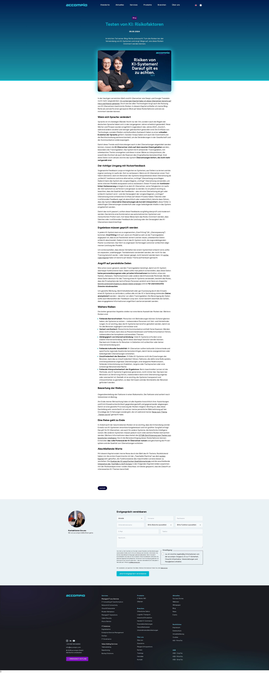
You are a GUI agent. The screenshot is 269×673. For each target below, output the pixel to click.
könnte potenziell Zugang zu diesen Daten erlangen (119, 284)
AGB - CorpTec (178, 653)
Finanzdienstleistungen (145, 624)
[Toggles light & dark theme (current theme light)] (200, 5)
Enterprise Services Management (113, 632)
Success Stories (178, 598)
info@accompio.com (134, 562)
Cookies (175, 637)
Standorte (105, 5)
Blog (174, 608)
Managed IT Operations (109, 615)
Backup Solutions (107, 653)
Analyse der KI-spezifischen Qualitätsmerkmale (130, 461)
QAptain (140, 601)
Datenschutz (164, 568)
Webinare (176, 602)
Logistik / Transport (143, 615)
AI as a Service (106, 621)
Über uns (176, 5)
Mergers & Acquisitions (144, 647)
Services (134, 5)
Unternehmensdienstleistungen (147, 630)
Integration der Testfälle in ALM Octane (115, 464)
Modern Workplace (108, 612)
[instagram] (67, 641)
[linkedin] (70, 641)
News (174, 611)
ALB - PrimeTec (178, 640)
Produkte (148, 5)
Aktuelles (120, 5)
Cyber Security (106, 618)
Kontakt (140, 660)
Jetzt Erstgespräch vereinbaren (132, 574)
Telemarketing (106, 647)
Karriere (139, 650)
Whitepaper (177, 605)
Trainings (140, 653)
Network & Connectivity (110, 605)
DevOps (104, 636)
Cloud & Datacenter (108, 608)
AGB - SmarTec (178, 660)
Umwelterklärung (178, 634)
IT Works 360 (141, 598)
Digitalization (106, 629)
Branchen (162, 5)
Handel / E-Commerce (144, 621)
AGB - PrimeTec (178, 656)
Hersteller (140, 656)
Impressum (176, 627)
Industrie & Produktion (144, 618)
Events (175, 615)
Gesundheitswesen (143, 627)
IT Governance (106, 639)
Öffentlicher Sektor (143, 611)
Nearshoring (106, 650)
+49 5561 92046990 (73, 644)
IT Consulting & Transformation (112, 602)
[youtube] (74, 641)
